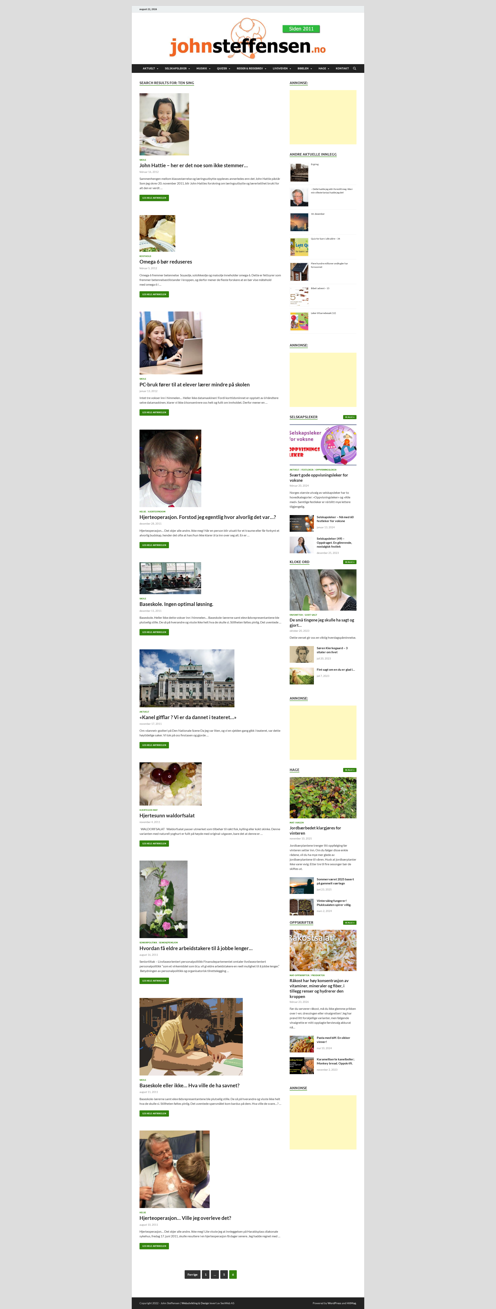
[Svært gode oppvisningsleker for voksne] (323, 446)
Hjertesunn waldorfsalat (167, 815)
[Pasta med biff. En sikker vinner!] (302, 1038)
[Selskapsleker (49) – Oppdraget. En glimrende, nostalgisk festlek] (302, 539)
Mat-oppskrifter (299, 975)
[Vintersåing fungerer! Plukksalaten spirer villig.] (302, 901)
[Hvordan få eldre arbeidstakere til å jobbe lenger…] (211, 899)
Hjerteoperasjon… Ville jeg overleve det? (185, 1218)
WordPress (334, 1303)
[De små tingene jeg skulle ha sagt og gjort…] (323, 591)
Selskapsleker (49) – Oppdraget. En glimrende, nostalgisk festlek (334, 542)
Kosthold (145, 256)
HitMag (351, 1303)
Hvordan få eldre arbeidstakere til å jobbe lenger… (196, 948)
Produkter (318, 975)
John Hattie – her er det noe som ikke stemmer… (194, 165)
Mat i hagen (297, 822)
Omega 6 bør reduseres (166, 262)
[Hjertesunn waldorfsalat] (211, 784)
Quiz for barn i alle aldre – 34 (325, 238)
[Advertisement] (323, 117)
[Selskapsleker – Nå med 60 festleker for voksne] (302, 517)
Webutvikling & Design (195, 1303)
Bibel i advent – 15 (320, 288)
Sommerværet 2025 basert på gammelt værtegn (335, 881)
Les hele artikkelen (153, 197)
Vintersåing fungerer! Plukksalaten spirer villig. (334, 903)
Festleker (307, 469)
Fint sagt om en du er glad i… (336, 669)
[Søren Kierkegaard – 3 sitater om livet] (302, 648)
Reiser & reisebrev (250, 68)
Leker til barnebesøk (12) (323, 313)
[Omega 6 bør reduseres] (211, 233)
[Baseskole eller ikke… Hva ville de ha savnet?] (211, 1036)
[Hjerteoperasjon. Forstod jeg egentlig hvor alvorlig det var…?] (211, 468)
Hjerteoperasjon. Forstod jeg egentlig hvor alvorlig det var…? (208, 517)
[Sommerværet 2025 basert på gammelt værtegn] (302, 879)
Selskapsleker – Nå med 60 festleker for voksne (335, 519)
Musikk (201, 68)
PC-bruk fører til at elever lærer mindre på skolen (195, 384)
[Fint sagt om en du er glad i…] (302, 670)
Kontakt (342, 68)
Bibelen (303, 68)
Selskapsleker (176, 68)
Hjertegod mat (149, 810)
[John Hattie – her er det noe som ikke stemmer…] (211, 124)
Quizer (222, 68)
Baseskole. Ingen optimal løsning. (176, 604)
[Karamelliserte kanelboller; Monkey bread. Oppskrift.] (302, 1059)
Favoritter (296, 615)
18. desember (318, 213)
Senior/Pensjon (168, 942)
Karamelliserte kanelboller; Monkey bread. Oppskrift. (335, 1061)
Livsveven (280, 68)
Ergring (315, 164)
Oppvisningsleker (325, 469)
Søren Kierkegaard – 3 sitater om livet (332, 650)
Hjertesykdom (156, 511)
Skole (143, 160)
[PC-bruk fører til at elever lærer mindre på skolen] (211, 342)
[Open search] (354, 68)
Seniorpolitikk (148, 942)
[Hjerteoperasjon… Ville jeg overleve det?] (211, 1169)
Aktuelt (149, 68)
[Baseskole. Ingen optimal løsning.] (211, 578)
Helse (143, 511)
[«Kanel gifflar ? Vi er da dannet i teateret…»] (211, 678)
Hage (322, 68)
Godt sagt (311, 615)
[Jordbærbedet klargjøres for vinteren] (323, 799)
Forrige (193, 1274)
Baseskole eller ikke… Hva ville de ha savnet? (189, 1085)
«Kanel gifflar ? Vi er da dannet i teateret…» (188, 717)
